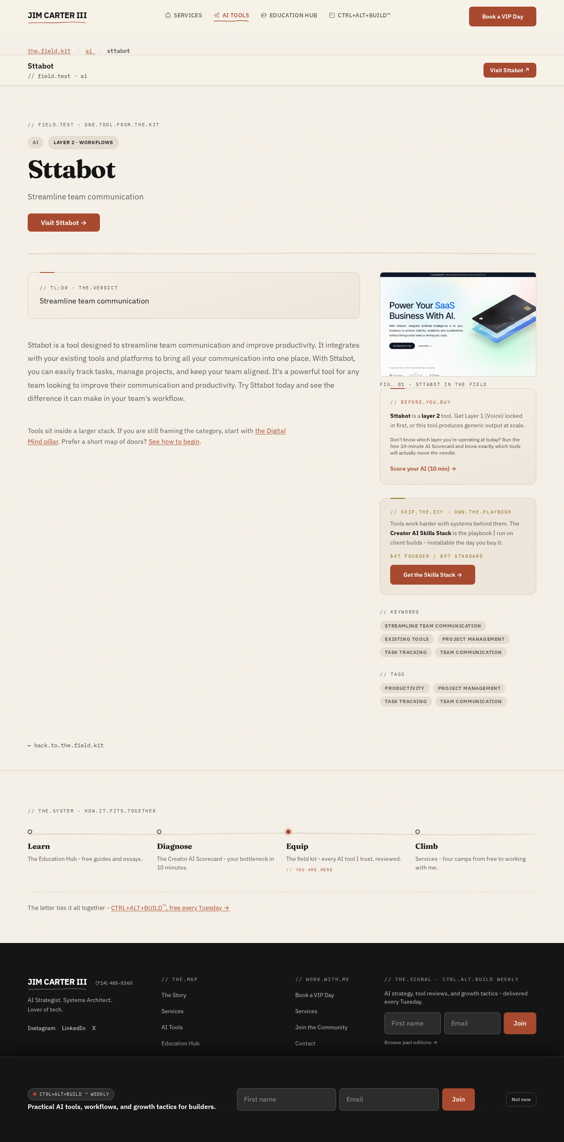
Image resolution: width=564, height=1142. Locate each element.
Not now (521, 1099)
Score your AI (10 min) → (423, 468)
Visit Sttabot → (64, 222)
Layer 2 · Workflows (83, 142)
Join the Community (321, 1027)
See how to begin (174, 441)
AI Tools (236, 15)
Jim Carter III (57, 15)
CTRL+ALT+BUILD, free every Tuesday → (170, 907)
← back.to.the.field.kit (66, 745)
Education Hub (294, 15)
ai (90, 50)
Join (458, 1099)
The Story (173, 995)
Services (188, 15)
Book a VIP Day (502, 16)
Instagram (41, 1028)
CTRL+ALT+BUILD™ (364, 15)
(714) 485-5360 (114, 983)
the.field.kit (49, 50)
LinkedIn (73, 1028)
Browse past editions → (410, 1042)
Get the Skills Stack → (432, 574)
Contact (305, 1043)
